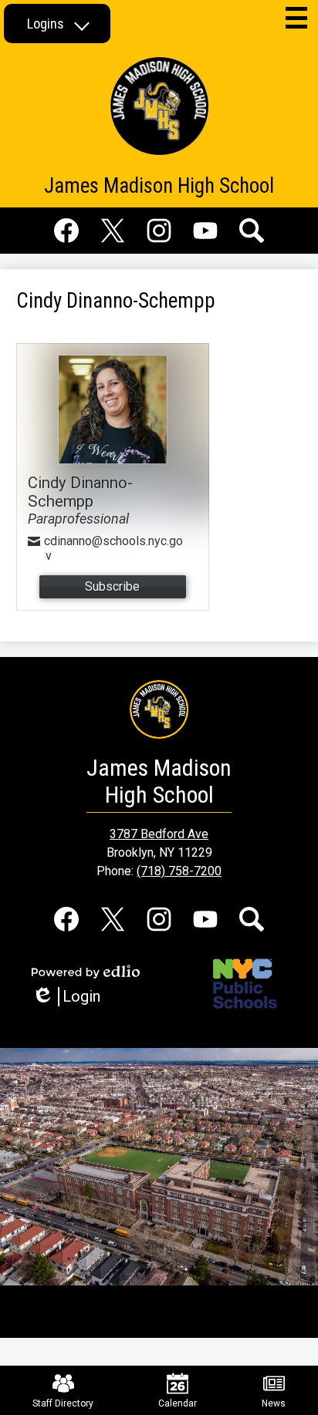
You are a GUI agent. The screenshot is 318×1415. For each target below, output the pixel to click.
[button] (57, 23)
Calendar (177, 1403)
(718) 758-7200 (179, 871)
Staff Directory (62, 1403)
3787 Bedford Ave (159, 834)
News (274, 1403)
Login (71, 996)
